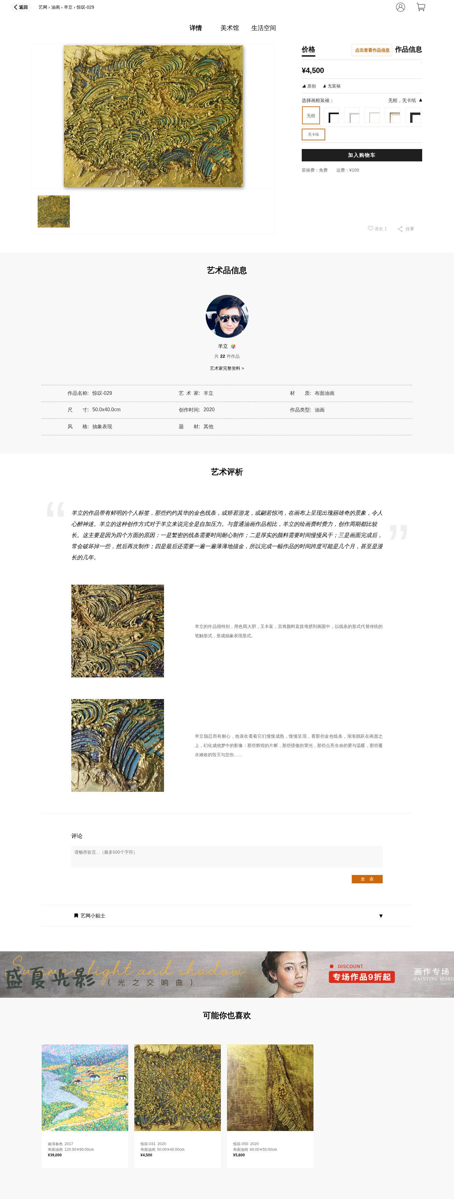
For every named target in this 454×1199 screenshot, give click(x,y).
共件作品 (227, 356)
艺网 (43, 7)
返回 (23, 7)
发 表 (367, 879)
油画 (55, 7)
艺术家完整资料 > (227, 368)
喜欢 (380, 228)
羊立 (68, 7)
